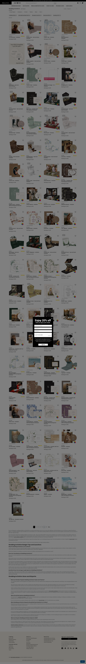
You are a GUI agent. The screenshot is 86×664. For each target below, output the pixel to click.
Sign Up (43, 344)
